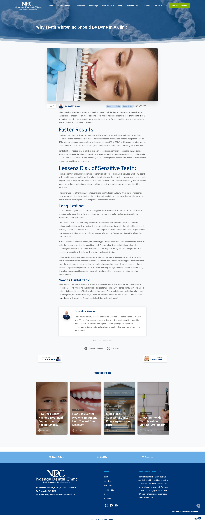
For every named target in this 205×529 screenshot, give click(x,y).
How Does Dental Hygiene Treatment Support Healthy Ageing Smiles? (50, 419)
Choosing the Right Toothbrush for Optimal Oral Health (153, 421)
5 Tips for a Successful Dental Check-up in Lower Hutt (118, 419)
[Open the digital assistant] (196, 519)
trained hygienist (100, 242)
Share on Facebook (96, 348)
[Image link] (57, 478)
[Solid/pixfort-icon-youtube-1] (116, 505)
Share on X (115, 348)
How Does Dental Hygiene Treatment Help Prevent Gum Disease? (84, 419)
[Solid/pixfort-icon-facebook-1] (111, 505)
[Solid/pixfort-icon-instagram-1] (106, 505)
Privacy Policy (97, 341)
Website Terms (107, 341)
